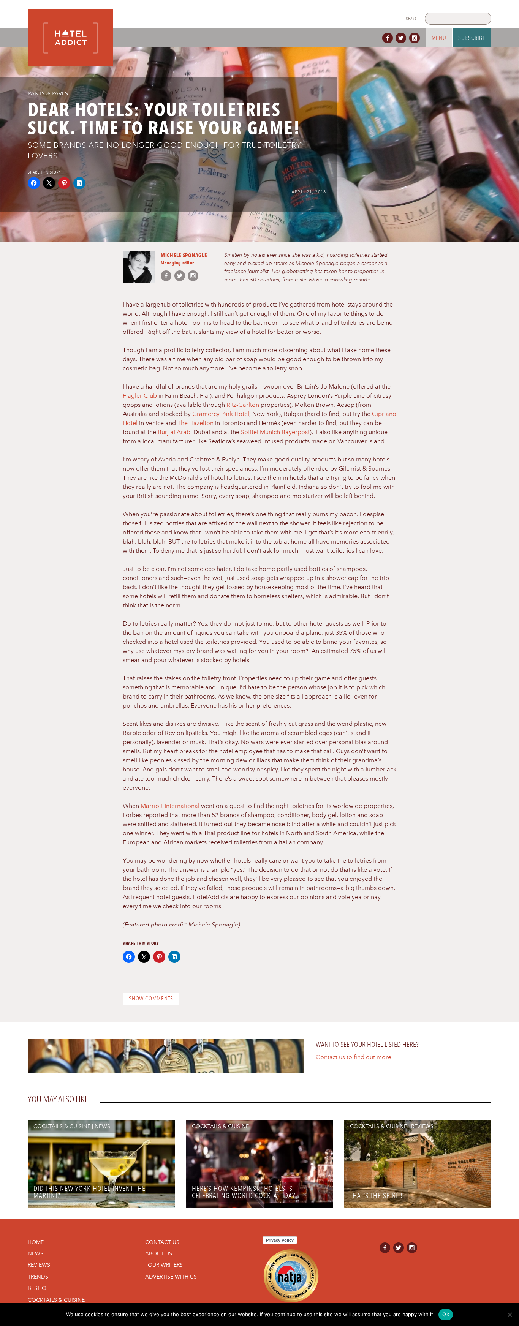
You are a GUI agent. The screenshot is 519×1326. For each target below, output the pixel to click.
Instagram (416, 37)
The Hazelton (195, 423)
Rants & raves (48, 93)
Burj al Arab (174, 432)
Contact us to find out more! (354, 1057)
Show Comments (151, 998)
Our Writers (165, 1265)
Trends (38, 1277)
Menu (439, 38)
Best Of (38, 1288)
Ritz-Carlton (242, 404)
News (102, 1126)
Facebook (389, 37)
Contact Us (162, 1242)
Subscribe (472, 38)
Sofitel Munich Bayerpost (275, 432)
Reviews (422, 1126)
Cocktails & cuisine (61, 1126)
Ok (445, 1314)
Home (36, 1242)
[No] (509, 1314)
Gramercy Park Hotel (220, 413)
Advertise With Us (171, 1277)
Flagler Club (140, 395)
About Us (158, 1253)
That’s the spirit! (376, 1195)
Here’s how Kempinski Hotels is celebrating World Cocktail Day (244, 1192)
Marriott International (170, 805)
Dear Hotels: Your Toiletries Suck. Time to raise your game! (164, 118)
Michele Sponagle (184, 255)
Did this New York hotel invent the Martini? (89, 1192)
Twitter (402, 37)
